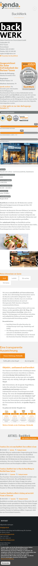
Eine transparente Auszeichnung (11, 349)
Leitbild (14, 278)
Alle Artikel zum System (29, 438)
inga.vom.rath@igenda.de (7, 540)
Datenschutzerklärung (7, 559)
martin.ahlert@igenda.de (7, 534)
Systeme (12, 450)
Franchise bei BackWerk (10, 56)
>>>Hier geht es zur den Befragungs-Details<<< (15, 107)
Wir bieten (6, 283)
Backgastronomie (21, 450)
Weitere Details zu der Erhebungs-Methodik (18, 425)
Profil (4, 278)
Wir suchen (25, 278)
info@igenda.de (4, 527)
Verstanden (5, 563)
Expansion (12, 474)
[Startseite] (10, 5)
